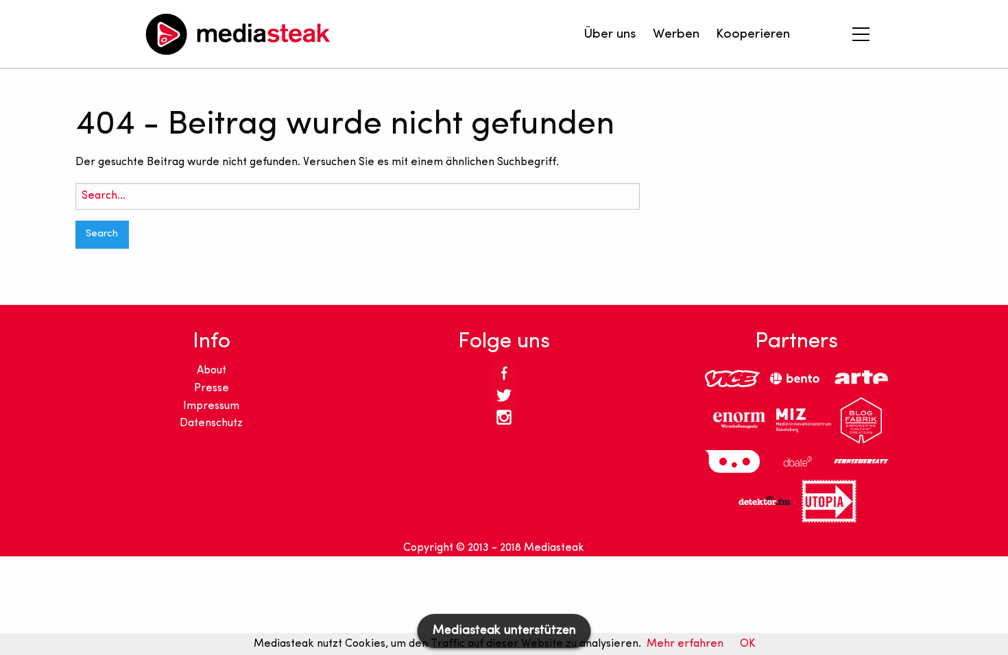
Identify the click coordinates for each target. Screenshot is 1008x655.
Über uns (610, 34)
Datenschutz (211, 423)
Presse (211, 388)
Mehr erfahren (685, 644)
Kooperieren (753, 34)
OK (747, 644)
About (211, 370)
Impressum (211, 406)
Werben (676, 34)
